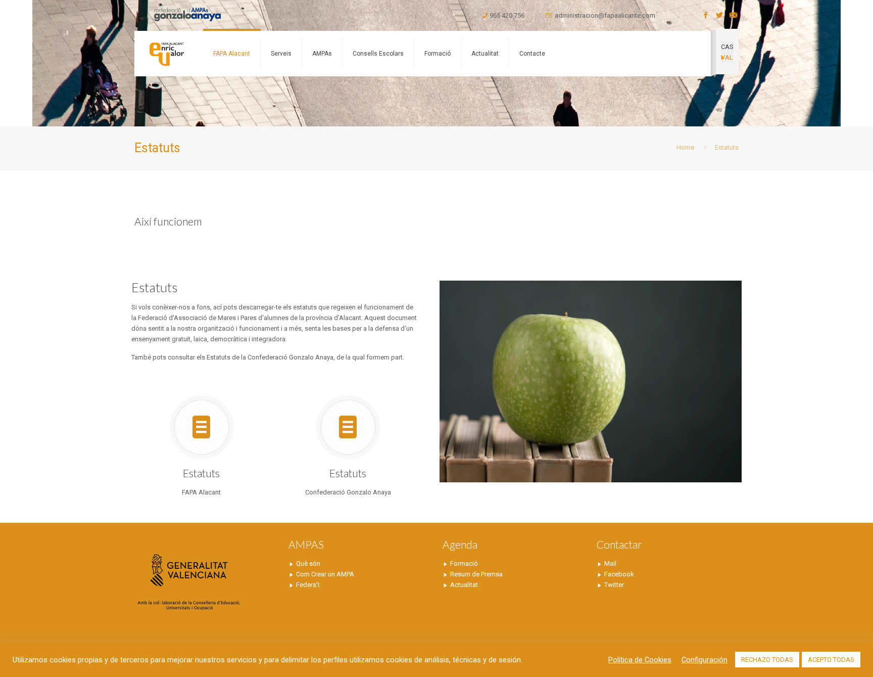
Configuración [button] (705, 659)
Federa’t (308, 585)
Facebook (619, 574)
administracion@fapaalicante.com (605, 15)
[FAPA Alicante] (166, 53)
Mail (610, 563)
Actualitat (464, 585)
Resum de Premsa (476, 574)
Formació (464, 563)
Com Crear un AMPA (325, 574)
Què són (308, 563)
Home (685, 147)
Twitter (614, 585)
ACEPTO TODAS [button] (831, 659)
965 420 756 (507, 15)
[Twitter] (719, 15)
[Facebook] (706, 15)
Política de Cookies (639, 659)
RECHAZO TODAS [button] (767, 659)
